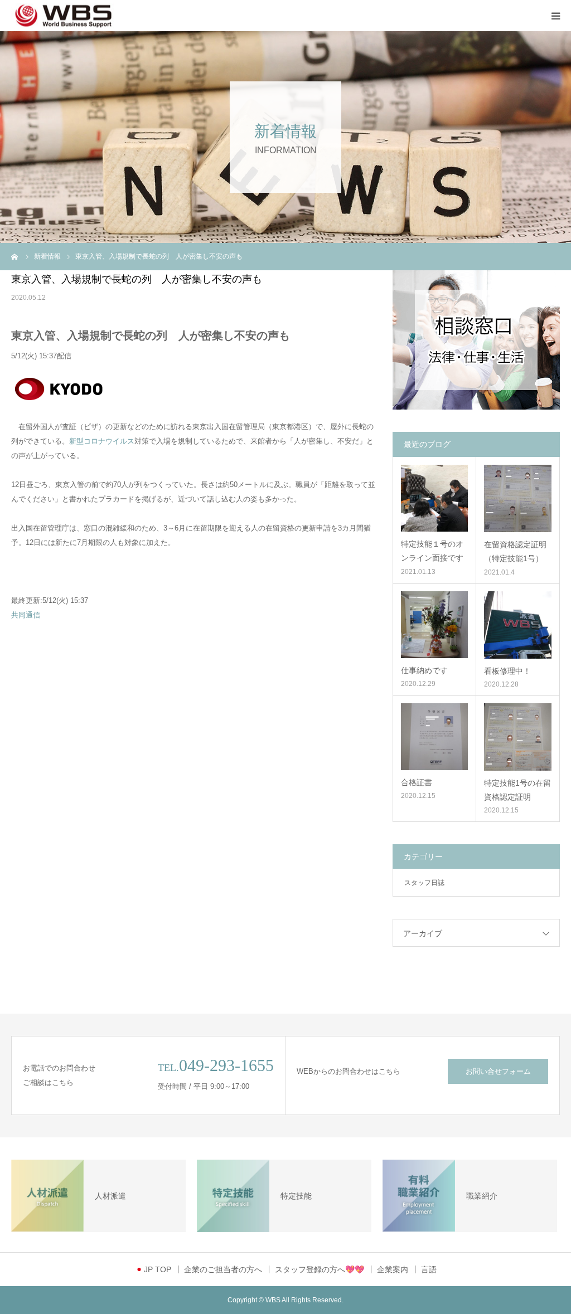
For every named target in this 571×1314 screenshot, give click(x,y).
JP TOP (157, 1269)
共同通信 (25, 615)
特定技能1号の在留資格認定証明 (517, 789)
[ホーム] (15, 256)
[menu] (555, 15)
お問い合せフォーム (498, 1071)
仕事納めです (424, 670)
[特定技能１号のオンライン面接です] (434, 498)
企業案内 (392, 1269)
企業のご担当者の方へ (223, 1269)
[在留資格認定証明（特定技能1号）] (517, 498)
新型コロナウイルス (101, 441)
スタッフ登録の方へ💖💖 (319, 1269)
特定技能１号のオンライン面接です (432, 550)
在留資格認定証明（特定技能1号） (515, 551)
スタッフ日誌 (424, 883)
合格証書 (416, 782)
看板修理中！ (507, 670)
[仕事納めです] (434, 624)
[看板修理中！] (517, 625)
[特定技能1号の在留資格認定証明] (517, 737)
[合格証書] (434, 736)
